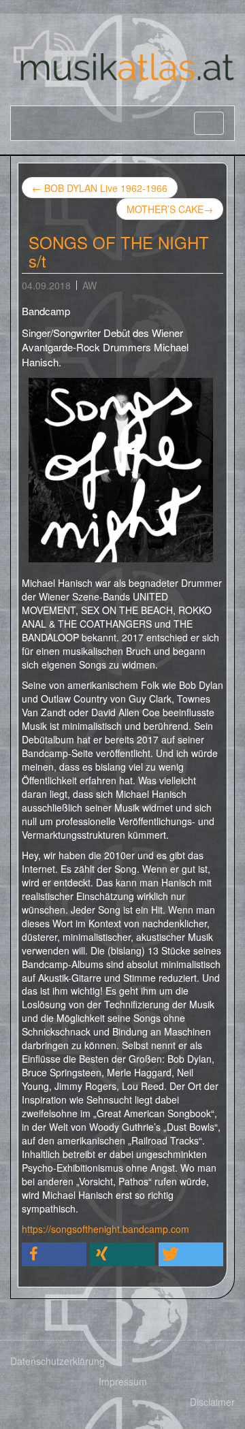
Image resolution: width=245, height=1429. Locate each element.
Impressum (123, 1381)
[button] (54, 1254)
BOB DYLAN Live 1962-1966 (99, 188)
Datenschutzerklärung (57, 1361)
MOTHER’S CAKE (170, 209)
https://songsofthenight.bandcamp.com (105, 1229)
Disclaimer (212, 1402)
